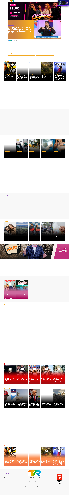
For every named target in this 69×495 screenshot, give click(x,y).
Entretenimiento (56, 74)
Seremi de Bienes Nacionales (40, 55)
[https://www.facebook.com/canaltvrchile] (31, 477)
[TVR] (4, 1)
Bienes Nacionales (49, 55)
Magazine (7, 74)
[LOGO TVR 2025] (12, 1)
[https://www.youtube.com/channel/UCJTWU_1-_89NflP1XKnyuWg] (39, 477)
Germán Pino (30, 55)
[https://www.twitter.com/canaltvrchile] (33, 477)
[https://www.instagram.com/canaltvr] (36, 477)
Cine (44, 74)
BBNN (12, 55)
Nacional (19, 74)
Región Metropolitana (21, 55)
